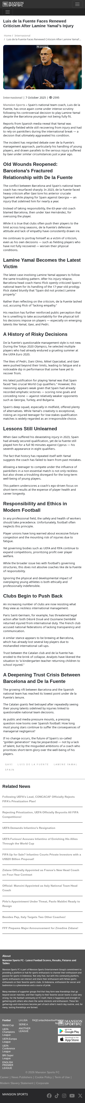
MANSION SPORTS (15, 1094)
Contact (41, 1020)
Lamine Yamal (65, 764)
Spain (10, 769)
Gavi (9, 764)
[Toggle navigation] (77, 4)
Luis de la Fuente (33, 764)
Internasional (13, 97)
